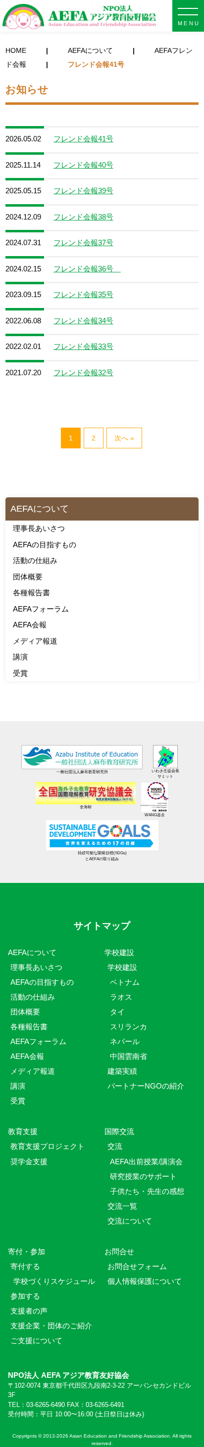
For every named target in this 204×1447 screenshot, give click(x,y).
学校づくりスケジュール (54, 1281)
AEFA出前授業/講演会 (146, 1161)
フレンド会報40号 (83, 165)
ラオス (121, 997)
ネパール (125, 1041)
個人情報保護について (144, 1281)
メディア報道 (35, 641)
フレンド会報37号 (83, 242)
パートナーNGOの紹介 (145, 1086)
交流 (114, 1146)
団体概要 (28, 576)
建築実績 (122, 1071)
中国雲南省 (128, 1056)
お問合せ (119, 1251)
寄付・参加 (26, 1251)
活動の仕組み (35, 560)
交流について (129, 1221)
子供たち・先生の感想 (147, 1191)
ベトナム (125, 982)
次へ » (124, 438)
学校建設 (119, 952)
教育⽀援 (23, 1131)
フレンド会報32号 (83, 372)
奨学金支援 (29, 1161)
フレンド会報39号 (83, 190)
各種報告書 (31, 592)
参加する (25, 1296)
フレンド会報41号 (83, 138)
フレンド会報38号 (83, 217)
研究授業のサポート (143, 1176)
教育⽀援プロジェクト (47, 1146)
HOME (15, 50)
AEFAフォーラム (41, 609)
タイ (117, 1012)
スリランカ (128, 1026)
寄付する (25, 1266)
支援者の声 (29, 1311)
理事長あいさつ (39, 528)
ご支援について (36, 1340)
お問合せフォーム (137, 1266)
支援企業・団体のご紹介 (51, 1325)
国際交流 (119, 1131)
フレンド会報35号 (83, 294)
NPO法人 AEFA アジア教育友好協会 (79, 17)
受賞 (20, 673)
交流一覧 (122, 1206)
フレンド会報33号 (83, 346)
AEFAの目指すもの (44, 544)
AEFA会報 (30, 624)
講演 (20, 657)
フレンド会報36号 (87, 268)
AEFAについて (90, 50)
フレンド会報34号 (83, 320)
